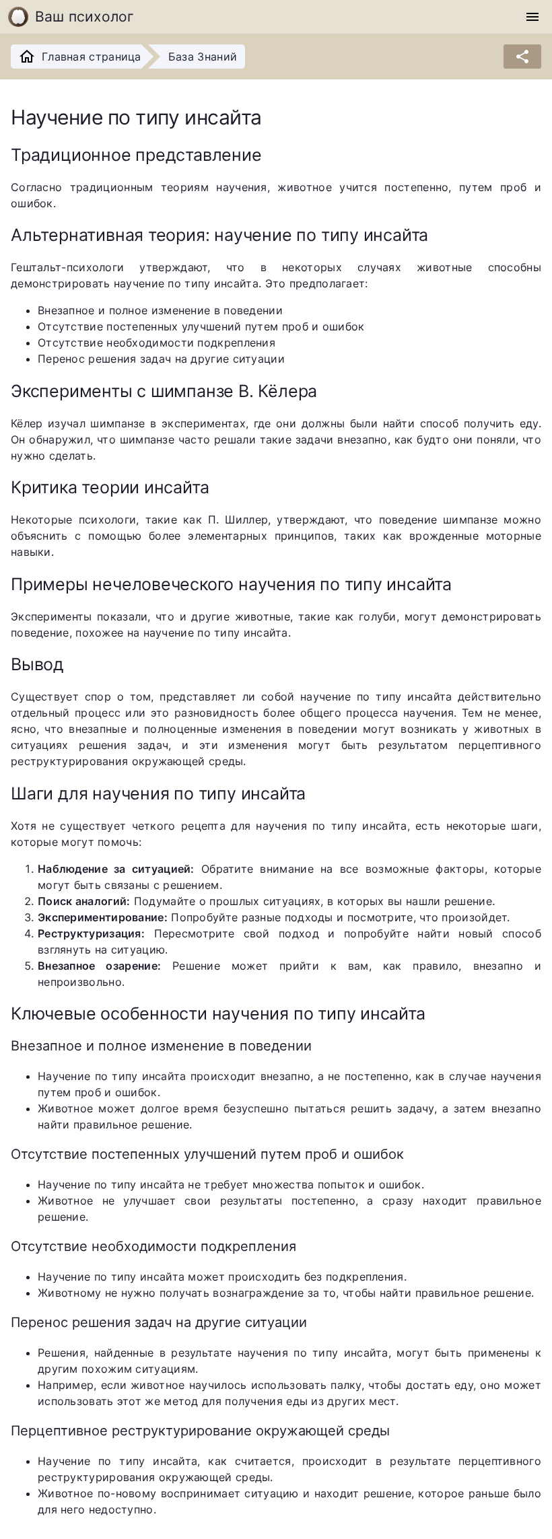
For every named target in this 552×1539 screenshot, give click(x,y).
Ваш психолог (85, 16)
